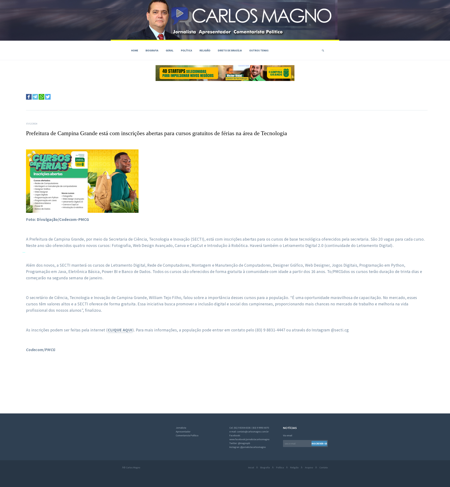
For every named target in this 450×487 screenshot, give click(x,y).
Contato (323, 467)
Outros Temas (259, 50)
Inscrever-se (319, 443)
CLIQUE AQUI (120, 330)
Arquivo (309, 467)
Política (186, 50)
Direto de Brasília (230, 50)
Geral (169, 50)
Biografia (152, 50)
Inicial (251, 467)
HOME (134, 50)
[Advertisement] (116, 382)
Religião (205, 50)
